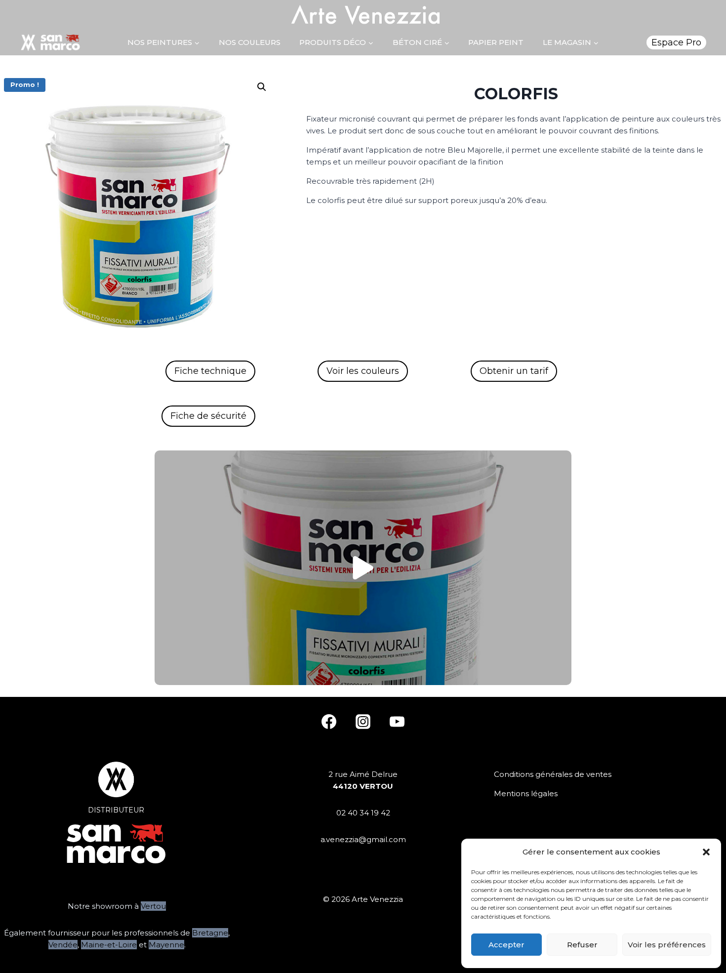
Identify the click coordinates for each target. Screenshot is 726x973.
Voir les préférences (667, 944)
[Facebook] (329, 721)
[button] (706, 852)
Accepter (506, 944)
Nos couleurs (250, 42)
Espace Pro (676, 42)
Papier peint (496, 42)
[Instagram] (363, 721)
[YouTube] (397, 721)
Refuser (582, 944)
